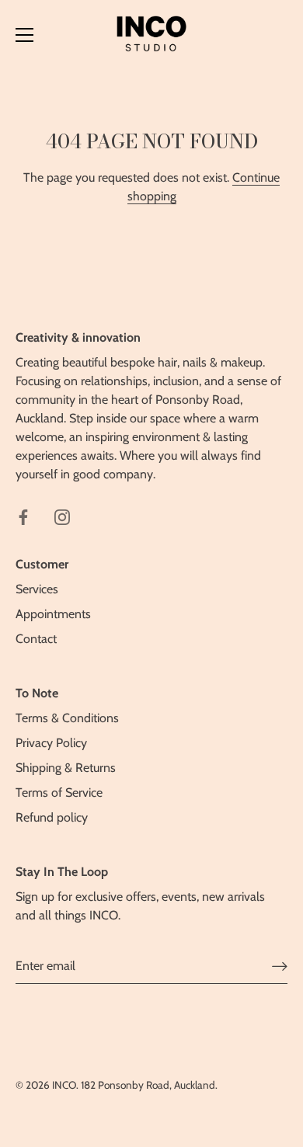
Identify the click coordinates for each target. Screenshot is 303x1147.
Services (37, 589)
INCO (64, 1085)
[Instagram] (62, 516)
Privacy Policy (51, 742)
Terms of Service (59, 792)
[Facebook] (23, 516)
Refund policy (52, 817)
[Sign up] (279, 966)
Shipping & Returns (66, 767)
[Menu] (25, 35)
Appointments (53, 614)
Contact (36, 638)
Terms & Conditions (67, 718)
